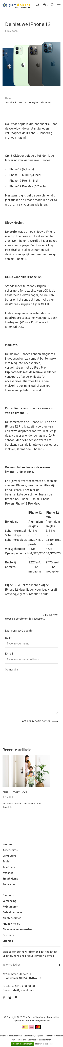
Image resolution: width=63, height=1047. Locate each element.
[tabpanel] (26, 787)
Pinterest (46, 102)
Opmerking (11, 669)
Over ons (8, 895)
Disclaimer (9, 935)
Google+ (33, 102)
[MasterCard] (38, 1028)
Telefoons (9, 867)
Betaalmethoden (13, 912)
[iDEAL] (25, 1028)
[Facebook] (4, 998)
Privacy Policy (11, 924)
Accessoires (10, 850)
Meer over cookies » (44, 1044)
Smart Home (10, 879)
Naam (8, 638)
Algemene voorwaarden (17, 929)
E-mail (9, 654)
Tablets (7, 861)
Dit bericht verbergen (22, 1044)
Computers (9, 856)
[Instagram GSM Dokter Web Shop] (10, 998)
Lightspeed (18, 1020)
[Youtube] (16, 998)
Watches (8, 873)
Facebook (11, 102)
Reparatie (9, 884)
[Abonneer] (56, 965)
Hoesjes (7, 844)
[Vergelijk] (38, 5)
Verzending (9, 901)
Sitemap (8, 941)
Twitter (23, 102)
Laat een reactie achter (35, 721)
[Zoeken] (53, 5)
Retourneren (10, 907)
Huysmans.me (43, 1020)
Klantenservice (12, 918)
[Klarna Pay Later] (31, 1028)
